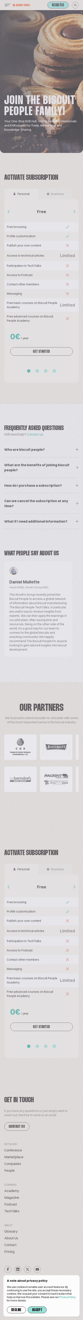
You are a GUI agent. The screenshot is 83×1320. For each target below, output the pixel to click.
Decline (16, 1310)
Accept (37, 1310)
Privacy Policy (67, 1297)
